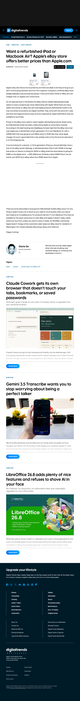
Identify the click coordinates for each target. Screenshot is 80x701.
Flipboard (36, 585)
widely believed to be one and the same (22, 93)
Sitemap (26, 675)
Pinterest (28, 585)
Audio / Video (16, 603)
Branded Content (53, 625)
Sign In (68, 30)
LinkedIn (32, 585)
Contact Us (15, 625)
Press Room (27, 671)
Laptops (15, 266)
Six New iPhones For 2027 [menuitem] (35, 37)
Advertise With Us (17, 629)
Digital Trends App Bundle (56, 636)
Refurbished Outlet (61, 102)
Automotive (15, 613)
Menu (3, 30)
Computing (15, 596)
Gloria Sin (10, 67)
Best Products (52, 606)
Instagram (11, 585)
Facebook (7, 585)
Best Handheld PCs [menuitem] (65, 37)
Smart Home (15, 606)
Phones (13, 593)
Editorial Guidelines (17, 632)
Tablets (50, 593)
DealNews (38, 128)
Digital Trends (13, 33)
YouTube (20, 585)
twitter (19, 252)
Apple (8, 266)
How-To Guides (53, 610)
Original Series (53, 613)
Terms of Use (9, 679)
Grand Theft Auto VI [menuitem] (18, 37)
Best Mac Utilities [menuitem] (51, 37)
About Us (14, 622)
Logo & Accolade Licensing (19, 636)
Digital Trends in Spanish (56, 632)
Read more (13, 366)
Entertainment (16, 610)
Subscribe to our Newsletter (57, 622)
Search (76, 30)
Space (50, 599)
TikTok (24, 585)
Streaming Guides (54, 603)
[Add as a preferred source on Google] (59, 67)
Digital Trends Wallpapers (56, 629)
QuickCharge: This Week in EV (30, 266)
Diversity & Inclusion (12, 675)
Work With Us (10, 671)
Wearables (51, 596)
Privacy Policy (28, 667)
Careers (8, 667)
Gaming (14, 599)
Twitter (15, 585)
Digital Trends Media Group (17, 688)
